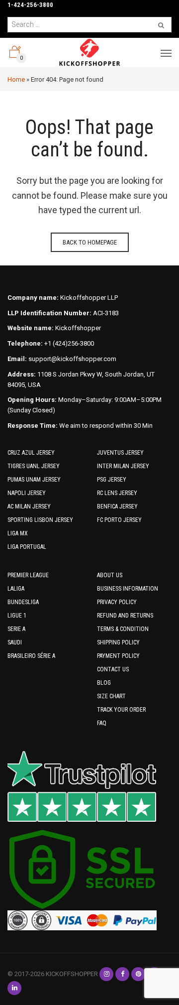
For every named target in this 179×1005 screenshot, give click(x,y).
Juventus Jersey (120, 452)
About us (109, 575)
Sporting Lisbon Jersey (40, 519)
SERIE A (16, 629)
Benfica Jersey (117, 506)
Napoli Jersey (26, 493)
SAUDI (14, 642)
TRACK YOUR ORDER (121, 709)
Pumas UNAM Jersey (34, 479)
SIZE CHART (111, 696)
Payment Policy (118, 655)
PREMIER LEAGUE (28, 575)
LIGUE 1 (16, 615)
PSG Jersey (111, 479)
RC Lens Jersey (117, 493)
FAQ (101, 723)
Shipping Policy (118, 642)
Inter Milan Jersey (123, 466)
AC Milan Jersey (29, 506)
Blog (104, 682)
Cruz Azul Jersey (31, 452)
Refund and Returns (125, 615)
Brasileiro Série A (31, 655)
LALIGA (15, 588)
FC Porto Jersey (119, 519)
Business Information (127, 588)
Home (16, 79)
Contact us (113, 669)
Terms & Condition (123, 629)
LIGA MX (17, 533)
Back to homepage (90, 242)
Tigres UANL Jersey (33, 466)
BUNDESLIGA (23, 602)
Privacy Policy (117, 602)
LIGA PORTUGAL (26, 546)
